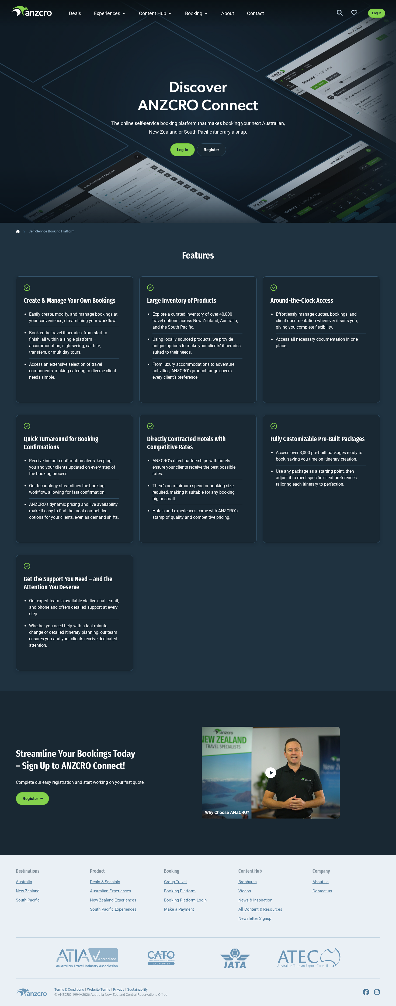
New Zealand (27, 891)
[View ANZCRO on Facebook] (366, 992)
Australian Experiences (110, 891)
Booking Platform (180, 891)
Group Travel (175, 881)
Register (211, 149)
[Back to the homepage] (31, 12)
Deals (75, 13)
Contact (255, 13)
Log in (376, 13)
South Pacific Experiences (113, 909)
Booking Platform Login (185, 900)
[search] (340, 13)
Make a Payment (179, 909)
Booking (193, 13)
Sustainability (137, 989)
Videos (244, 891)
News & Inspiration (255, 900)
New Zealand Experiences (113, 900)
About (227, 13)
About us (320, 881)
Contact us (322, 891)
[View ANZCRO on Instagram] (377, 992)
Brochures (247, 881)
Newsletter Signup (254, 918)
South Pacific (28, 900)
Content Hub (152, 13)
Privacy (118, 989)
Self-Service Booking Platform (51, 231)
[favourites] (354, 13)
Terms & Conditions (69, 989)
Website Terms (98, 989)
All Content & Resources (260, 909)
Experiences (107, 13)
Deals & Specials (105, 881)
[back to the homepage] (18, 231)
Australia (24, 881)
